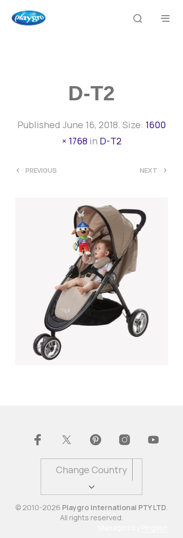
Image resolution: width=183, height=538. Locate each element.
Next (149, 170)
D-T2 (110, 141)
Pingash (154, 528)
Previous (41, 170)
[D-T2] (91, 281)
